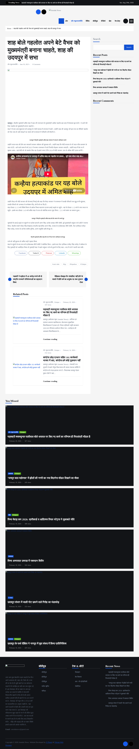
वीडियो (103, 21)
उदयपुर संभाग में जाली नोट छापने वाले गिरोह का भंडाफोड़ (110, 93)
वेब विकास (78, 677)
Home (9, 28)
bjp (65, 264)
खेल (110, 21)
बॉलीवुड (95, 21)
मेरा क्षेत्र (117, 21)
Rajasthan (74, 264)
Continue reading (50, 339)
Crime (11, 597)
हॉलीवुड (44, 677)
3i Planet (49, 742)
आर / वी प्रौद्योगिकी (81, 681)
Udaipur (83, 264)
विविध (87, 21)
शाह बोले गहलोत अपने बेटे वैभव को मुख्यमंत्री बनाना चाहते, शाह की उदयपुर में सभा (37, 28)
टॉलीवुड (44, 681)
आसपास (11, 473)
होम (66, 21)
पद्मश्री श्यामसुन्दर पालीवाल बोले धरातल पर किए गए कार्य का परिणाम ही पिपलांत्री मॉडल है (117, 675)
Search (96, 39)
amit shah (56, 264)
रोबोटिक (77, 686)
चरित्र (44, 691)
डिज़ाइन (77, 672)
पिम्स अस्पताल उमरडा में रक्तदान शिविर (105, 87)
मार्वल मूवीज (45, 686)
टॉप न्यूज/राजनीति (76, 21)
